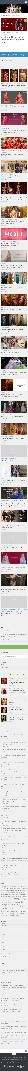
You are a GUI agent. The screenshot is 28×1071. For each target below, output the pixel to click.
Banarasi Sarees (5, 150)
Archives (3, 665)
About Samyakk (6, 630)
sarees (6, 913)
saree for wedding (10, 911)
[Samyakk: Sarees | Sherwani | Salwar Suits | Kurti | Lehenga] (21, 55)
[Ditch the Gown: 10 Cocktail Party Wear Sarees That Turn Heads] (4, 718)
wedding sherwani (16, 915)
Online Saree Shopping (14, 904)
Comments (6, 953)
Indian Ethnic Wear (6, 83)
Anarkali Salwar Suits (6, 127)
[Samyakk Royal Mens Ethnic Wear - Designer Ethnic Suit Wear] (11, 55)
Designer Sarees (14, 500)
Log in (4, 946)
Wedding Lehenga (7, 915)
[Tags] (23, 674)
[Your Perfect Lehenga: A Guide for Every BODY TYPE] (14, 407)
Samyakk (14, 909)
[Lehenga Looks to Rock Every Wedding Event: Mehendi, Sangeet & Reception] (14, 363)
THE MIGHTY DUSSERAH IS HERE (10, 352)
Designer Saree (10, 892)
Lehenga (12, 105)
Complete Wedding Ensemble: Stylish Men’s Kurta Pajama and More (12, 39)
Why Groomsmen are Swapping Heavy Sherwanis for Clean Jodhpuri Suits (17, 692)
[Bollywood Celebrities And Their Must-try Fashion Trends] (14, 320)
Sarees (24, 150)
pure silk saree (8, 906)
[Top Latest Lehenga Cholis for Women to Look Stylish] (14, 602)
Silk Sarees (4, 152)
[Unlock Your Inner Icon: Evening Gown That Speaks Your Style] (14, 558)
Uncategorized (5, 350)
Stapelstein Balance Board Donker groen (12, 985)
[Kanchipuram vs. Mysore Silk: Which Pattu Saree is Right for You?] (14, 212)
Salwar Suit (9, 909)
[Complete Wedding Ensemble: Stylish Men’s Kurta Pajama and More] (14, 24)
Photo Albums (6, 639)
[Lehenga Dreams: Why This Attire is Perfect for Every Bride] (14, 97)
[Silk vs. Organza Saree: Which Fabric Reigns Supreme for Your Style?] (14, 471)
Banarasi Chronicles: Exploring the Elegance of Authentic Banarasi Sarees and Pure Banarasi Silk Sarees (14, 199)
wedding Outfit (13, 174)
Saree (4, 910)
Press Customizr (22, 1063)
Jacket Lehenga (14, 611)
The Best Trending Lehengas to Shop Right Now (14, 749)
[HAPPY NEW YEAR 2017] (14, 451)
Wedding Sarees (9, 502)
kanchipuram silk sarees (16, 896)
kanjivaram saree (8, 899)
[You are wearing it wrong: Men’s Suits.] (14, 538)
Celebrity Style (5, 327)
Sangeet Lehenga (20, 908)
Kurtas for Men (5, 32)
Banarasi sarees (13, 886)
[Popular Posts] (11, 674)
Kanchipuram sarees (22, 894)
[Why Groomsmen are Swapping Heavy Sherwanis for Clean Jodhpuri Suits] (4, 691)
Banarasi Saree (5, 886)
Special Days (4, 458)
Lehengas (8, 414)
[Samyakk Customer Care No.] (18, 55)
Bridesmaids (4, 609)
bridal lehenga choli (14, 888)
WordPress (10, 1063)
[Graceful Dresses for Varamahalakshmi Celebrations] (14, 143)
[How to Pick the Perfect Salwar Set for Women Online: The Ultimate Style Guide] (14, 256)
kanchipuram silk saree (6, 896)
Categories (3, 923)
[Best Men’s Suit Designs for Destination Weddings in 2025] (14, 166)
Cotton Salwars (17, 127)
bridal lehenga (6, 888)
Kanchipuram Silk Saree (17, 83)
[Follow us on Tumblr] (26, 55)
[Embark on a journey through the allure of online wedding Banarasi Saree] (14, 385)
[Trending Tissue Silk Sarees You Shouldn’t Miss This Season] (4, 710)
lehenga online (20, 902)
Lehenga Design (7, 900)
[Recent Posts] (4, 674)
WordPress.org (6, 957)
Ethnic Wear (23, 892)
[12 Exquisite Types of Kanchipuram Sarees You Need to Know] (14, 75)
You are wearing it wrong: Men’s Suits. (12, 547)
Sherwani (12, 913)
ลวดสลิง (5, 1009)
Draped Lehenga (6, 611)
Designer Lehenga (22, 609)
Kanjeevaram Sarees (21, 678)
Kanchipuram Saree (13, 894)
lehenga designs (15, 900)
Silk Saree (17, 913)
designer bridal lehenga (5, 890)
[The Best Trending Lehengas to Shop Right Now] (4, 701)
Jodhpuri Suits (11, 688)
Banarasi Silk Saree (20, 886)
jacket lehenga (4, 894)
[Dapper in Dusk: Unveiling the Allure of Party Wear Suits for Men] (14, 516)
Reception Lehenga (15, 906)
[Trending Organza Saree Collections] (14, 300)
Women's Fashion (9, 436)
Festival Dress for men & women (9, 241)
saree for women (18, 911)
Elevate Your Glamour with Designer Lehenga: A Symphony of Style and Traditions (13, 635)
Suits (10, 545)
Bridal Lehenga (5, 105)
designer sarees (16, 892)
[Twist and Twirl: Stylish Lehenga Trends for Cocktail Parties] (14, 580)
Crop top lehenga (12, 609)
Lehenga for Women (11, 902)
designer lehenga (15, 890)
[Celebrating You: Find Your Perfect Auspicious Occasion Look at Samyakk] (14, 119)
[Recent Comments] (17, 674)
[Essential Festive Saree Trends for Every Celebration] (14, 429)
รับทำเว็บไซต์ (6, 998)
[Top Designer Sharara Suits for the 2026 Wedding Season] (14, 278)
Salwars (8, 128)
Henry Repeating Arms (8, 993)
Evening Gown (4, 565)
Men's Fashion (14, 32)
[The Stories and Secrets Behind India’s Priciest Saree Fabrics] (4, 681)
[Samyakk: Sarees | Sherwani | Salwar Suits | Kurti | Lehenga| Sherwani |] (13, 55)
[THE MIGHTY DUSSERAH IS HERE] (14, 342)
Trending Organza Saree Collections (11, 309)
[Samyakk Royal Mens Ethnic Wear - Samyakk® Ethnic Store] (8, 55)
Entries (5, 949)
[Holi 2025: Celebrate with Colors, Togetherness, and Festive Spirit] (14, 234)
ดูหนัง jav (5, 1004)
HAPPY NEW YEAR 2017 (8, 460)
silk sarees (22, 913)
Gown (10, 565)
